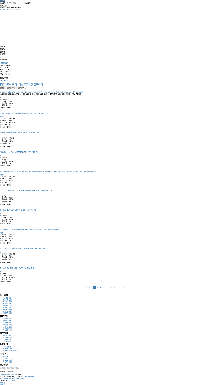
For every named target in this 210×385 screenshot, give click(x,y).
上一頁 (88, 288)
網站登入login (4, 59)
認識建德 (2, 48)
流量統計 (4, 62)
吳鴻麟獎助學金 (7, 300)
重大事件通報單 (7, 337)
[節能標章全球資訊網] (9, 368)
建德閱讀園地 (7, 304)
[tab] (105, 48)
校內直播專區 (7, 298)
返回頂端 (2, 382)
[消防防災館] (7, 368)
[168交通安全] (0, 368)
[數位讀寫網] (12, 368)
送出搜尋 (27, 3)
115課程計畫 (7, 347)
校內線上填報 (7, 335)
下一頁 (122, 288)
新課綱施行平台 (7, 349)
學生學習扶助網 (7, 330)
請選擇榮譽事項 (10, 88)
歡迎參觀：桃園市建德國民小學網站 (10, 9)
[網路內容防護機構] (4, 368)
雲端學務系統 (7, 322)
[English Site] (0, 57)
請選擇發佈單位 (22, 88)
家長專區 (2, 54)
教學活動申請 (7, 339)
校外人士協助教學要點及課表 (11, 351)
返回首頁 (2, 47)
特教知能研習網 (7, 328)
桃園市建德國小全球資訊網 (8, 375)
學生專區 (2, 53)
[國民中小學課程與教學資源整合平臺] (17, 368)
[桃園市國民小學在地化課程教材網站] (2, 368)
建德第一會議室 (7, 307)
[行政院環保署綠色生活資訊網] (5, 368)
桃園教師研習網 (7, 324)
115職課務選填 (7, 341)
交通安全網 (6, 358)
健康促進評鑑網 (7, 360)
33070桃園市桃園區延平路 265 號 (14, 378)
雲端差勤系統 (7, 319)
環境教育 (6, 356)
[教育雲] (13, 368)
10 (117, 288)
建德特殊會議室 (7, 311)
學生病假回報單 (7, 305)
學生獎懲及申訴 (7, 362)
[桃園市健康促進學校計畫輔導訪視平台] (18, 368)
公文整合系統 (7, 320)
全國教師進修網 (7, 326)
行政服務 (2, 50)
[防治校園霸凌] (10, 368)
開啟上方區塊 (4, 80)
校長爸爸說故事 (7, 302)
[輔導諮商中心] (15, 368)
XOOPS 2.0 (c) (11, 380)
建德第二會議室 (7, 309)
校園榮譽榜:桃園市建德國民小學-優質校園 (21, 84)
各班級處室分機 (28, 376)
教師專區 (2, 51)
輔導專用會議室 (7, 313)
